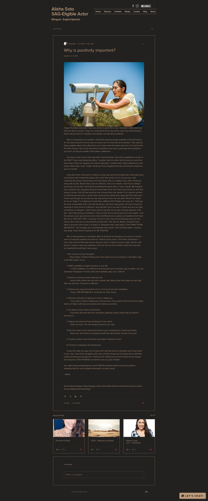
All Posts (57, 29)
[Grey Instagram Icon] (137, 6)
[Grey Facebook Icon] (133, 6)
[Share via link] (81, 396)
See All (152, 415)
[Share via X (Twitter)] (70, 396)
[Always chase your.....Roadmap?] (139, 428)
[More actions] (142, 43)
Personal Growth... (63, 441)
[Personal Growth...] (68, 428)
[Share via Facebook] (65, 396)
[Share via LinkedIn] (76, 396)
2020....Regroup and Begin (102, 441)
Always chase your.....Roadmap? (133, 442)
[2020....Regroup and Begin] (104, 428)
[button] (152, 29)
